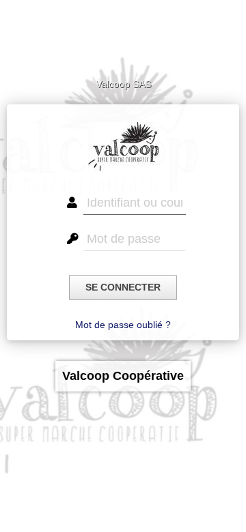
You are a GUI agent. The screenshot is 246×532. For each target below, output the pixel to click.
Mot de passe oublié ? (123, 324)
